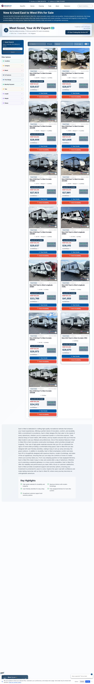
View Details (43, 93)
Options (76, 681)
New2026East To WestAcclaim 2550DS (41, 339)
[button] (47, 30)
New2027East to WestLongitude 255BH (41, 286)
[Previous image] (30, 58)
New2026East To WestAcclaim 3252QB (41, 391)
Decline (82, 681)
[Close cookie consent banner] (91, 681)
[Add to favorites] (55, 67)
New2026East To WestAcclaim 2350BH (41, 74)
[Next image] (55, 58)
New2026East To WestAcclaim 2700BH (41, 180)
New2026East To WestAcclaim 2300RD (73, 127)
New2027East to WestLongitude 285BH (73, 233)
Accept (87, 681)
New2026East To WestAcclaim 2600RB (41, 127)
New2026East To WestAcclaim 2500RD (73, 180)
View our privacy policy (15, 682)
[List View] (88, 44)
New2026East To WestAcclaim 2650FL (73, 74)
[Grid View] (86, 44)
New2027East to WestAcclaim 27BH (74, 338)
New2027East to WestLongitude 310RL (73, 286)
